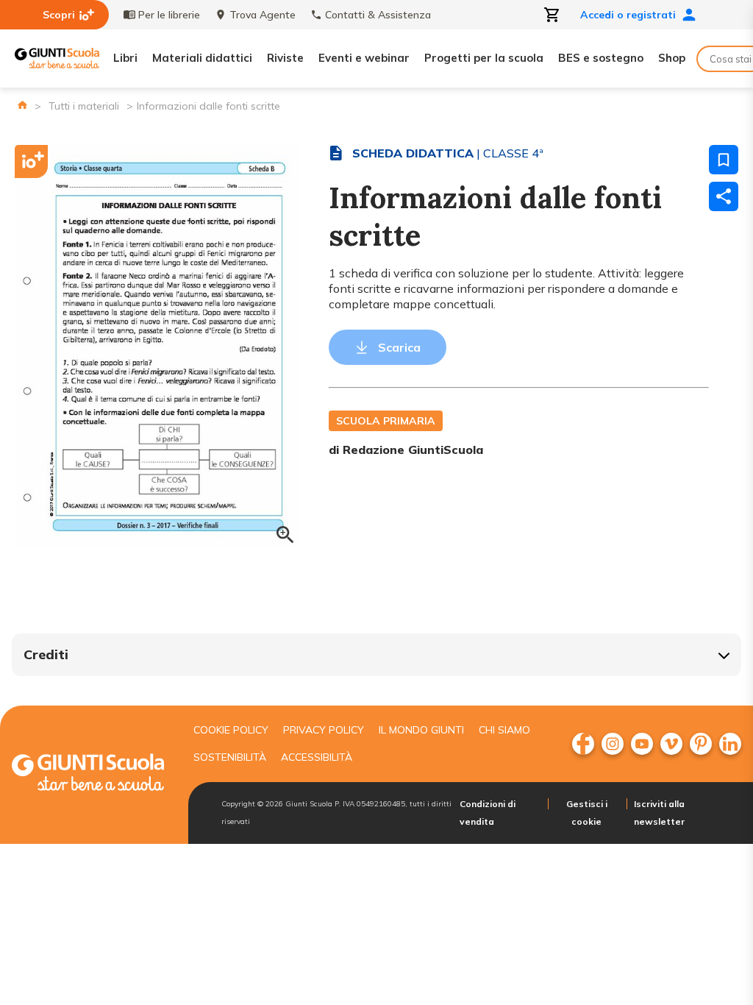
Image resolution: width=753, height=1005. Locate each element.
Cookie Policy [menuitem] (230, 729)
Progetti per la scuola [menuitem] (483, 58)
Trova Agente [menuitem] (262, 15)
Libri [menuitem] (125, 58)
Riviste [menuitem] (285, 58)
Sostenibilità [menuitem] (229, 757)
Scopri (59, 14)
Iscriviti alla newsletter (659, 812)
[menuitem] (583, 744)
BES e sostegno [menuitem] (600, 58)
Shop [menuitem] (671, 58)
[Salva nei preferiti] (723, 159)
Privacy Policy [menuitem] (323, 729)
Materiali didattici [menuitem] (202, 58)
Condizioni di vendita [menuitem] (487, 812)
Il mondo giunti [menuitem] (421, 729)
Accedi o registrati (628, 14)
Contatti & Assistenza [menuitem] (378, 15)
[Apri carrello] (552, 15)
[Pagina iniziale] (22, 105)
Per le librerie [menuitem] (169, 15)
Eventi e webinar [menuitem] (364, 58)
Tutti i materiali (84, 106)
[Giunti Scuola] (57, 58)
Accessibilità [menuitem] (316, 757)
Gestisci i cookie (586, 812)
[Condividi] (723, 196)
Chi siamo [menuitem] (504, 729)
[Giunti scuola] (88, 774)
